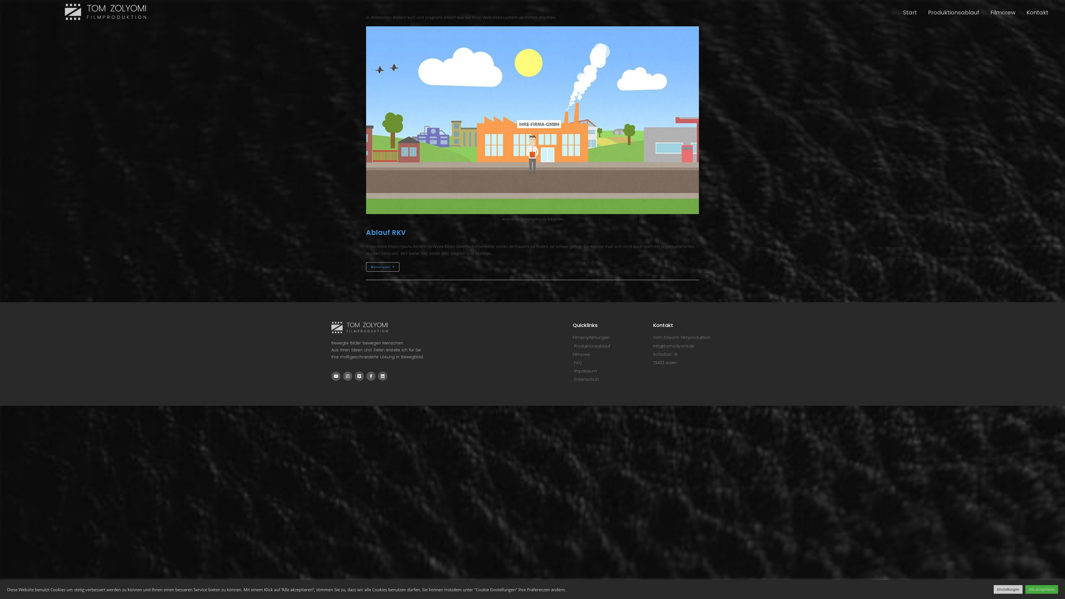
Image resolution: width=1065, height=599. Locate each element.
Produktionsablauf (953, 12)
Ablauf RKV (386, 232)
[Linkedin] (382, 376)
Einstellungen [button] (1008, 589)
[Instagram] (347, 376)
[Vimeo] (359, 376)
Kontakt (1037, 12)
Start (910, 12)
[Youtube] (336, 376)
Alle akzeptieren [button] (1042, 589)
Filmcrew (1002, 12)
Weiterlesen (385, 265)
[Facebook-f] (371, 376)
